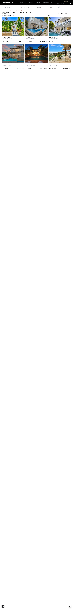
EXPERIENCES (30, 2)
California (10, 10)
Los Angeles (15, 10)
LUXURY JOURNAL (37, 2)
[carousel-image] (13, 26)
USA (7, 10)
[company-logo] (7, 2)
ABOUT (51, 2)
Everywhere (4, 10)
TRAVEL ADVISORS (45, 2)
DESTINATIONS (23, 2)
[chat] (70, 606)
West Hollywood (21, 10)
